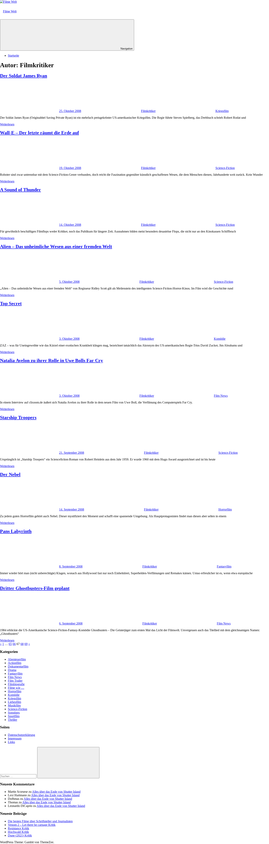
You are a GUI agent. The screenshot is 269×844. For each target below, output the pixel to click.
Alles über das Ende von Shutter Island (56, 791)
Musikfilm (14, 705)
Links (11, 742)
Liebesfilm (14, 702)
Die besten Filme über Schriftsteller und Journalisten (40, 821)
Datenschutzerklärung (21, 735)
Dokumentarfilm (18, 666)
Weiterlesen (7, 124)
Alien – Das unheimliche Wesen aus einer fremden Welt (56, 246)
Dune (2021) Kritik (20, 835)
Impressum (14, 738)
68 (22, 644)
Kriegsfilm (222, 111)
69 (26, 644)
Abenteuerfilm (17, 659)
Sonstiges (14, 712)
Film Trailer (15, 680)
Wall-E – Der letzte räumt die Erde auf (39, 132)
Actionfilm (14, 663)
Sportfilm (13, 716)
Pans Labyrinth (16, 531)
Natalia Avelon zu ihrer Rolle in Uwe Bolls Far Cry (51, 360)
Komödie (219, 338)
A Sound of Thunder (20, 189)
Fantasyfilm (224, 566)
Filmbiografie (16, 684)
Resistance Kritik (18, 828)
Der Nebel (10, 474)
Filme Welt (10, 11)
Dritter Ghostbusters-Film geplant (35, 588)
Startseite (13, 55)
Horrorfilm (225, 509)
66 (14, 644)
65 (10, 644)
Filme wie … (16, 687)
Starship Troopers (18, 417)
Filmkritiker (148, 111)
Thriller (12, 719)
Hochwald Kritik (18, 832)
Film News (221, 395)
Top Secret (11, 303)
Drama (12, 670)
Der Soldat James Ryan (23, 75)
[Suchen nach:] (18, 776)
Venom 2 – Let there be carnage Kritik (32, 824)
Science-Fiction (225, 168)
